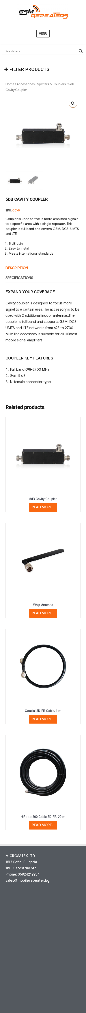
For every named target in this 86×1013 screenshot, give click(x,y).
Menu (43, 33)
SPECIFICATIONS (19, 278)
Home (10, 84)
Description (17, 268)
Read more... (43, 507)
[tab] (43, 268)
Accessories (26, 84)
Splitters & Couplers (51, 84)
